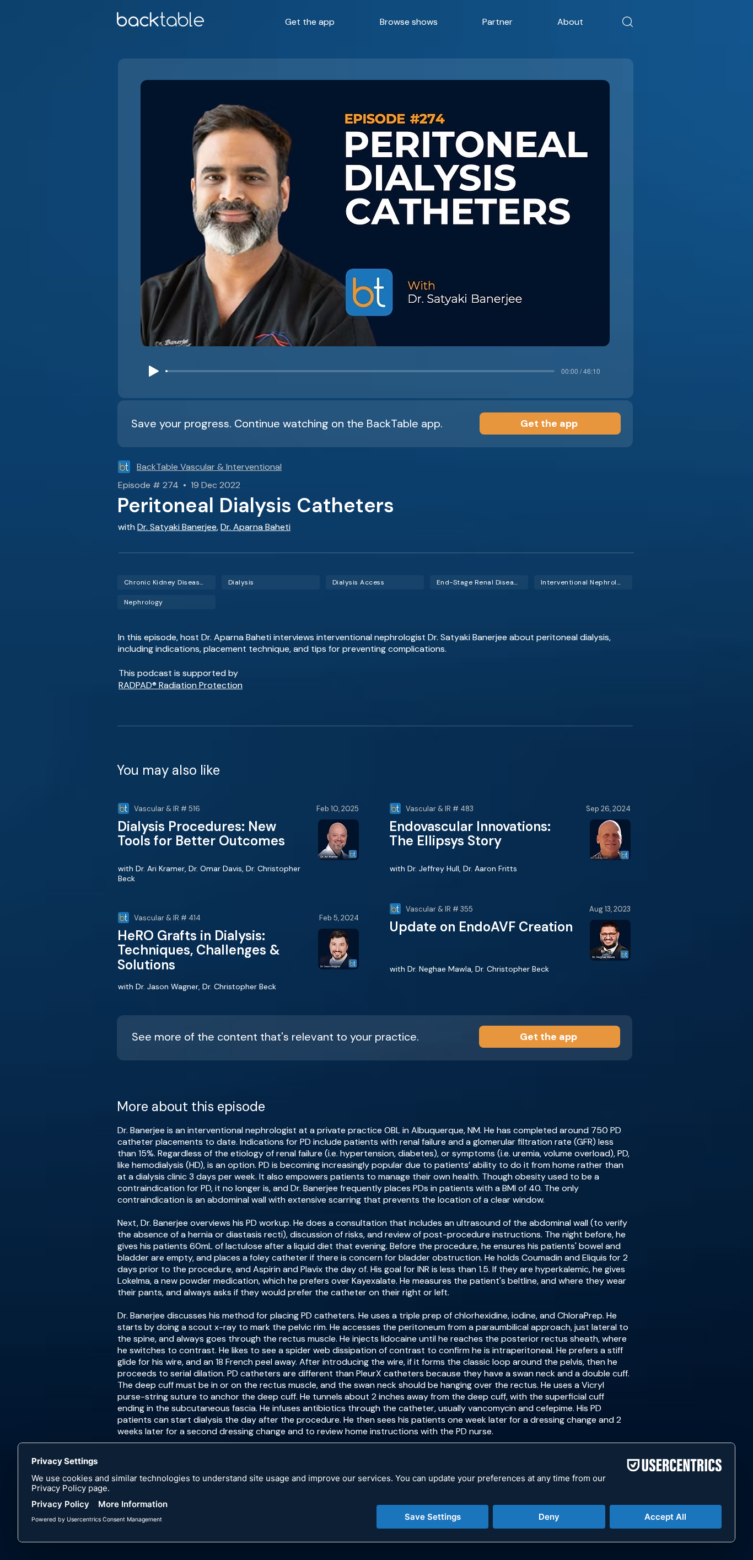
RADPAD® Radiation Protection (181, 685)
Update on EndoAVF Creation (481, 926)
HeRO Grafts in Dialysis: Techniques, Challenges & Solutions (198, 950)
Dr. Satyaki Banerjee (177, 527)
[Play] (154, 371)
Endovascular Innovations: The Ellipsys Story (470, 833)
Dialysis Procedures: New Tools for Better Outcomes (201, 833)
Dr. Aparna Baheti (255, 527)
